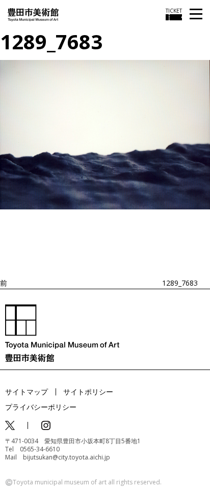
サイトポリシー (88, 391)
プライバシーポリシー (40, 407)
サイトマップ (26, 391)
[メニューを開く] (196, 14)
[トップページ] (33, 14)
